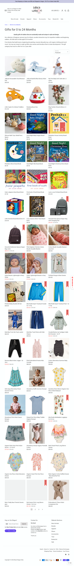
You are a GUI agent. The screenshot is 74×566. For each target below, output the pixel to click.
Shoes (35, 19)
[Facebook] (65, 554)
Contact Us (52, 549)
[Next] (42, 509)
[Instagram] (68, 554)
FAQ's (57, 549)
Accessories (42, 19)
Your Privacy (66, 551)
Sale (62, 19)
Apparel (29, 19)
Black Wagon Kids (18, 560)
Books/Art (56, 19)
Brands (22, 19)
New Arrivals (14, 19)
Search (41, 549)
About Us (46, 549)
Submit (24, 524)
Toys (49, 19)
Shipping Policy (48, 551)
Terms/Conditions (57, 551)
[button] (72, 282)
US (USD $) (55, 10)
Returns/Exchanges (64, 549)
